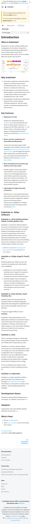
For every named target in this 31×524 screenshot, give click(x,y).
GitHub (24, 1)
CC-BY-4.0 (21, 503)
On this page (6, 32)
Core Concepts (12, 423)
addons (13, 207)
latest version (7, 21)
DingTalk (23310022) (7, 472)
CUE (25, 127)
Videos (3, 489)
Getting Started (6, 455)
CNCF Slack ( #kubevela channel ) (11, 469)
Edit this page (7, 431)
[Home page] (2, 25)
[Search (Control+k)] (28, 6)
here (26, 399)
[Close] (30, 2)
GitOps (11, 250)
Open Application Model (14, 381)
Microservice (5, 492)
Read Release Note (23, 3)
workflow (6, 123)
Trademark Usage (16, 516)
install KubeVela (13, 420)
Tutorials (4, 457)
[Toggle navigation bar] (2, 7)
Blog (2, 486)
